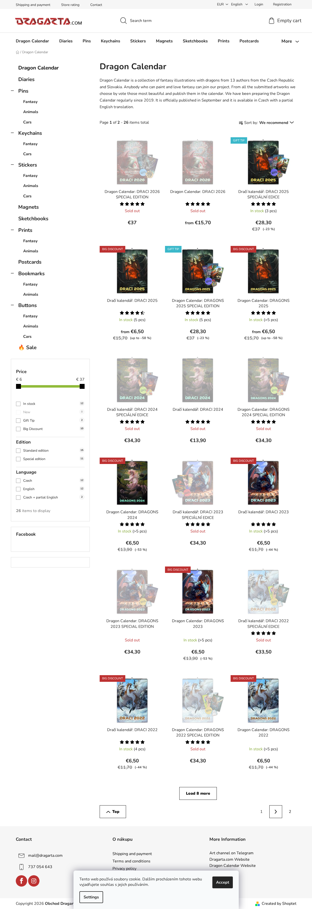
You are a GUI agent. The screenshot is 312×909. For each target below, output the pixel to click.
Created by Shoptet (279, 903)
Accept (222, 882)
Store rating (70, 4)
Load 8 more (198, 793)
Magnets (28, 207)
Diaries (26, 79)
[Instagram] (33, 881)
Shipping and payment (33, 4)
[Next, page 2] (275, 811)
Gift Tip (53, 420)
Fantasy (30, 101)
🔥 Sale (27, 347)
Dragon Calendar (38, 67)
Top (115, 811)
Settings (91, 897)
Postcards (29, 261)
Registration (282, 4)
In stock (53, 403)
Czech (53, 480)
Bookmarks (31, 273)
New (53, 412)
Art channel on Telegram (231, 853)
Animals (30, 112)
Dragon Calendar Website (232, 866)
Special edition (53, 459)
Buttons (27, 305)
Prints (25, 230)
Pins (23, 90)
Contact (96, 4)
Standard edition (53, 450)
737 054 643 (40, 867)
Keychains (30, 133)
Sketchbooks (33, 218)
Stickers (27, 164)
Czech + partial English (53, 497)
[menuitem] (32, 41)
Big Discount (53, 429)
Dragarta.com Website (229, 860)
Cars (27, 122)
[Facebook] (21, 881)
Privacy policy (124, 868)
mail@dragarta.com (45, 855)
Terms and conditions (131, 861)
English (53, 489)
